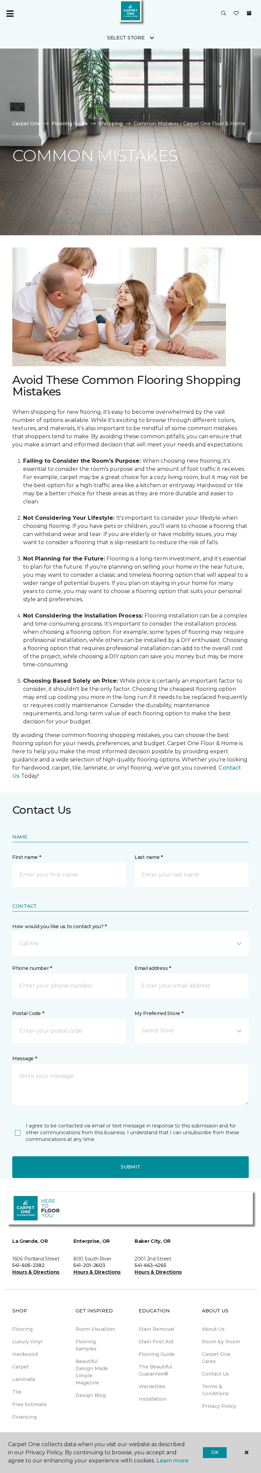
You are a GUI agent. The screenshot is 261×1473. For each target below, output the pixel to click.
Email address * (153, 968)
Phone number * (32, 968)
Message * (24, 1058)
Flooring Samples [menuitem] (86, 1345)
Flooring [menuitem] (22, 1329)
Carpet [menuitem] (20, 1367)
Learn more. (172, 1460)
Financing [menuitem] (24, 1417)
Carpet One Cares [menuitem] (216, 1357)
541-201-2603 (89, 1265)
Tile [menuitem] (16, 1392)
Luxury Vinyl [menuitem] (27, 1342)
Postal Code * (28, 1013)
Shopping (111, 124)
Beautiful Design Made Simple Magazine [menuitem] (91, 1372)
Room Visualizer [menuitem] (95, 1329)
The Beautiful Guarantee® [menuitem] (155, 1370)
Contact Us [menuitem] (215, 1374)
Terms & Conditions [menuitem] (215, 1390)
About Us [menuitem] (213, 1329)
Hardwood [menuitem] (25, 1354)
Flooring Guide (70, 124)
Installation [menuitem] (153, 1399)
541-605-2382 (28, 1265)
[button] (223, 13)
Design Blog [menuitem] (90, 1395)
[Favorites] (236, 13)
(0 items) (249, 13)
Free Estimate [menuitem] (29, 1404)
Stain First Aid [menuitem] (156, 1342)
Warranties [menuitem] (152, 1386)
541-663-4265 (151, 1265)
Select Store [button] (126, 38)
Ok (214, 1452)
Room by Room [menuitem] (221, 1342)
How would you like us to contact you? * (59, 926)
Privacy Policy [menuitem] (219, 1406)
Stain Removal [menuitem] (156, 1329)
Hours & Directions (35, 1272)
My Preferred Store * (159, 1013)
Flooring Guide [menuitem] (157, 1354)
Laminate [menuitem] (23, 1379)
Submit (130, 1167)
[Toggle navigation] (9, 13)
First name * (26, 857)
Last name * (149, 857)
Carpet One (26, 124)
